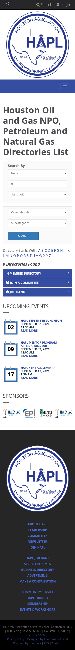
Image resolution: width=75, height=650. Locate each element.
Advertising (37, 575)
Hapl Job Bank (38, 558)
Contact (57, 643)
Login (64, 4)
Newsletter (37, 541)
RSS (46, 643)
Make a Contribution (37, 581)
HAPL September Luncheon (41, 320)
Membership (37, 604)
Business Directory (37, 570)
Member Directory (25, 273)
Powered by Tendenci (27, 643)
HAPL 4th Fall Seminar (38, 368)
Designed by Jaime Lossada (44, 639)
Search (45, 4)
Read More (29, 330)
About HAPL (37, 524)
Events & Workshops (37, 609)
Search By (16, 165)
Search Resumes (37, 564)
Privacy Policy (15, 639)
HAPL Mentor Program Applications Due (39, 344)
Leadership (37, 530)
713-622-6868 (37, 635)
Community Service (37, 592)
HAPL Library (37, 598)
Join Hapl (37, 547)
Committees (38, 536)
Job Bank (17, 292)
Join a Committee (24, 283)
